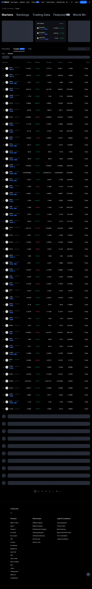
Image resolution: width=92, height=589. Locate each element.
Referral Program (38, 526)
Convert (12, 542)
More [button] (61, 23)
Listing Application (38, 532)
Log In (77, 2)
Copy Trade (13, 558)
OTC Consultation (62, 535)
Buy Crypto (13, 535)
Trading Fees (14, 571)
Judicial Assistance (62, 539)
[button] (40, 23)
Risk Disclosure (61, 529)
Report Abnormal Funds (64, 532)
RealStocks (13, 548)
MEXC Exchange (8, 8)
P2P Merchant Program (39, 529)
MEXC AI (13, 574)
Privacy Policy (61, 526)
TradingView (14, 578)
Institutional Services (39, 535)
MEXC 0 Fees (14, 523)
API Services (36, 539)
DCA (11, 555)
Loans (12, 568)
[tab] (6, 48)
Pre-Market (13, 545)
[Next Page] (60, 491)
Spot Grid (13, 552)
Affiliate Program (37, 523)
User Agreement (62, 523)
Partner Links (36, 542)
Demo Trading (14, 561)
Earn (11, 565)
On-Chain (13, 532)
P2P (11, 539)
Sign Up (83, 2)
